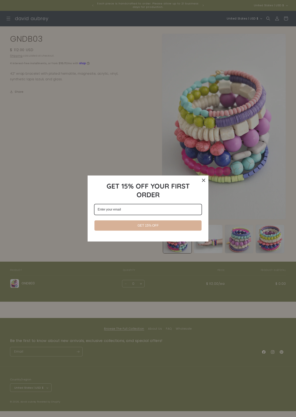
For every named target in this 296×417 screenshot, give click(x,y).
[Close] (203, 180)
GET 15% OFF (148, 225)
